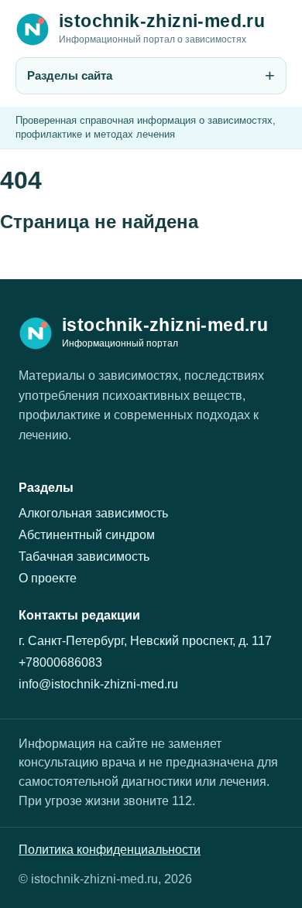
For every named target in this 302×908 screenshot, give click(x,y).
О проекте (48, 578)
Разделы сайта (69, 75)
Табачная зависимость (84, 556)
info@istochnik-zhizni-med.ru (98, 684)
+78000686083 (60, 662)
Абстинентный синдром (87, 534)
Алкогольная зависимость (93, 513)
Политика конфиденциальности (110, 849)
